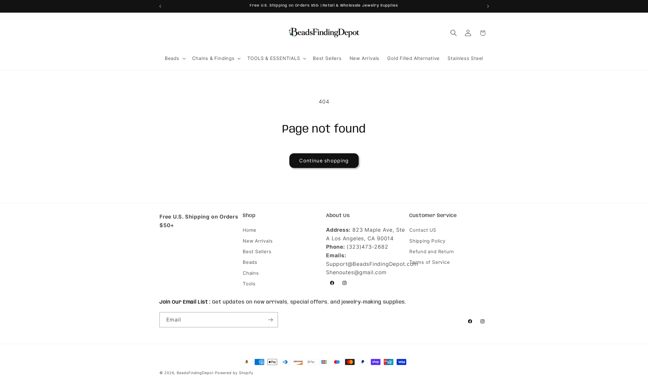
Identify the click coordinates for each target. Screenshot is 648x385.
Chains (251, 273)
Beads (250, 262)
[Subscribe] (270, 320)
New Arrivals (258, 241)
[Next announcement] (488, 6)
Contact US (422, 230)
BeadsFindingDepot (195, 373)
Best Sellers (257, 251)
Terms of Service (429, 262)
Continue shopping (324, 161)
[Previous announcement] (160, 6)
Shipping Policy (427, 241)
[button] (174, 58)
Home (249, 230)
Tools (249, 283)
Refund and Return (431, 251)
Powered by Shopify (234, 373)
